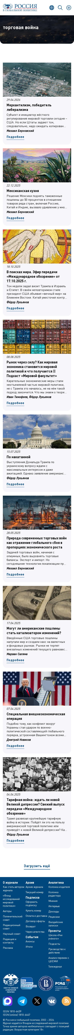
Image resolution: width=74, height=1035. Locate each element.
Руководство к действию (57, 950)
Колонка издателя (59, 886)
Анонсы (30, 941)
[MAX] (7, 1001)
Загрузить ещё (37, 866)
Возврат (30, 926)
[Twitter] (37, 1001)
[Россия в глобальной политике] (20, 7)
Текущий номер (34, 892)
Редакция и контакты (9, 940)
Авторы (7, 911)
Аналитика (56, 882)
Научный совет (11, 933)
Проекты (54, 930)
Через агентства (35, 931)
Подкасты (54, 943)
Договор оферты (35, 921)
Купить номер (33, 910)
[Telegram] (22, 1001)
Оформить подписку (31, 903)
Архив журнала (34, 886)
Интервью (54, 906)
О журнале (10, 882)
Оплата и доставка (36, 915)
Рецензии (54, 916)
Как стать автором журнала (13, 888)
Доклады (53, 911)
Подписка (32, 897)
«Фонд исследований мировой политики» (11, 900)
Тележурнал (55, 966)
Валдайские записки (55, 923)
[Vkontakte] (52, 1001)
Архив (30, 882)
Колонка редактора (54, 893)
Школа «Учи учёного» (55, 936)
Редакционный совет (11, 926)
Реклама (8, 947)
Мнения (52, 900)
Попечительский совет (12, 918)
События (32, 937)
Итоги (29, 946)
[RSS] (66, 1001)
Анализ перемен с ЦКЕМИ (58, 959)
